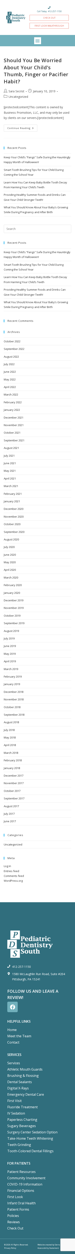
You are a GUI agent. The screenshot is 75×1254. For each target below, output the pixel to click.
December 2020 (13, 509)
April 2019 (10, 661)
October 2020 (12, 524)
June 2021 (10, 463)
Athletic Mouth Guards (24, 1069)
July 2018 (9, 730)
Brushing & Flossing (23, 1075)
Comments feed (14, 876)
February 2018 (13, 760)
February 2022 (13, 402)
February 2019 (13, 676)
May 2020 (10, 562)
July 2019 (9, 638)
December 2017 (13, 775)
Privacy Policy (10, 1248)
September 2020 (14, 532)
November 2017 (14, 783)
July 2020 (9, 547)
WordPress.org (13, 881)
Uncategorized (18, 97)
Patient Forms (18, 1209)
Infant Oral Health (21, 1203)
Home (12, 1029)
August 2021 (11, 448)
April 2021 (10, 478)
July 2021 (9, 456)
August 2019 (11, 631)
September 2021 (14, 440)
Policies (13, 1215)
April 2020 (10, 570)
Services (13, 1063)
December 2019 (13, 600)
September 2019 (14, 623)
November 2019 (14, 608)
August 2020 (11, 539)
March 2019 (11, 669)
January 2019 (12, 684)
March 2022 (11, 394)
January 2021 (12, 501)
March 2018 (11, 753)
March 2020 (11, 577)
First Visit (14, 1100)
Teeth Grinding (19, 1144)
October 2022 (12, 341)
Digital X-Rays (18, 1088)
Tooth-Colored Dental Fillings (30, 1151)
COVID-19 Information (24, 1184)
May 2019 (10, 654)
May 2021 (10, 471)
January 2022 (12, 410)
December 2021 (13, 417)
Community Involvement (26, 1178)
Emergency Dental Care (25, 1094)
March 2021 (11, 486)
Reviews (13, 1222)
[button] (37, 40)
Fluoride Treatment (22, 1107)
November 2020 (14, 516)
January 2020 (12, 593)
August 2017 (11, 806)
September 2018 (14, 715)
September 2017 (14, 798)
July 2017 (9, 814)
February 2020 (13, 585)
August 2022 (11, 356)
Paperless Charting (22, 1119)
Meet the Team (19, 1036)
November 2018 (14, 699)
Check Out (15, 1228)
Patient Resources (21, 1171)
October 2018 (12, 707)
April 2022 (10, 387)
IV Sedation (16, 1113)
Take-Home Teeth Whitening (30, 1138)
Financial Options (20, 1190)
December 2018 (13, 692)
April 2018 (10, 745)
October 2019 (12, 615)
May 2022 (10, 379)
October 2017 (12, 791)
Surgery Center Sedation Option (32, 1132)
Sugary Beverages (21, 1126)
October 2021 (12, 432)
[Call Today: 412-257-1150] (49, 7)
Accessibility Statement (48, 1248)
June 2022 (10, 372)
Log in (7, 866)
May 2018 (10, 737)
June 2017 (10, 821)
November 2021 (14, 425)
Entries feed (11, 871)
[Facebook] (12, 1007)
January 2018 (12, 768)
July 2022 (9, 364)
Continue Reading (22, 127)
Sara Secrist (16, 91)
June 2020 (10, 555)
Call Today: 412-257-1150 (49, 11)
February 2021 (13, 494)
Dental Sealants (19, 1082)
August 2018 (11, 722)
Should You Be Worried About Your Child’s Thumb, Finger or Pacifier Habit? (36, 71)
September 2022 (14, 349)
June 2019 (10, 646)
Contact (13, 1042)
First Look (15, 1197)
